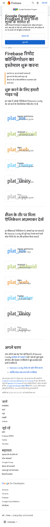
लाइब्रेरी (4, 417)
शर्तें (3, 515)
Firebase (5, 497)
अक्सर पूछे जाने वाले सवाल (10, 470)
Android (5, 490)
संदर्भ (3, 410)
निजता (8, 515)
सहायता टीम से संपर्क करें (9, 454)
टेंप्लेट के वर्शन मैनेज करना (26, 368)
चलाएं (10, 48)
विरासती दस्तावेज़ (7, 474)
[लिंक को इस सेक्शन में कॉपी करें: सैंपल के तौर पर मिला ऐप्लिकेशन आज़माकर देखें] (7, 224)
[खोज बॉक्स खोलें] (33, 2)
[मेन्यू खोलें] (3, 3)
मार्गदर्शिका (5, 406)
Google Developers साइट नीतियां (18, 386)
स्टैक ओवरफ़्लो (7, 458)
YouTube (5, 444)
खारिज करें (25, 36)
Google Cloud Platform (11, 501)
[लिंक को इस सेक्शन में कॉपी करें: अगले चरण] (23, 347)
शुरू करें (25, 42)
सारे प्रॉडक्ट (5, 505)
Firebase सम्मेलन (8, 436)
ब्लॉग (3, 432)
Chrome (5, 494)
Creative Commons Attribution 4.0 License (17, 381)
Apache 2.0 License (15, 383)
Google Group (7, 462)
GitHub (4, 421)
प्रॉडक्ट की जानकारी (8, 466)
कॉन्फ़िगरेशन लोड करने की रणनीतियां (23, 372)
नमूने (3, 413)
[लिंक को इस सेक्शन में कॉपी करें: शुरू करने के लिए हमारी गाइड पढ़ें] (20, 94)
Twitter (4, 440)
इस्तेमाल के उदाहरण (18, 357)
